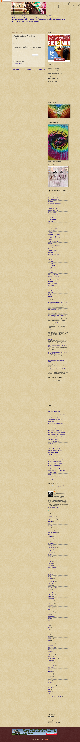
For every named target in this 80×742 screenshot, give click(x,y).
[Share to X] (35, 55)
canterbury (50, 536)
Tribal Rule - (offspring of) (53, 287)
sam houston (50, 660)
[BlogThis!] (34, 55)
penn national (50, 631)
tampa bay (50, 674)
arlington (49, 523)
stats (49, 669)
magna (49, 614)
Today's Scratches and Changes (54, 417)
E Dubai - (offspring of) (52, 236)
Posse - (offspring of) (52, 267)
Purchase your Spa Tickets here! (54, 413)
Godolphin (50, 239)
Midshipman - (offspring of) (53, 283)
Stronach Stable (51, 285)
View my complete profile (53, 507)
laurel (49, 609)
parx (49, 629)
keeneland (50, 601)
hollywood (50, 590)
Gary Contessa (51, 221)
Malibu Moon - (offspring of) (53, 254)
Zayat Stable (50, 296)
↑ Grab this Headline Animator (58, 486)
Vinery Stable (50, 292)
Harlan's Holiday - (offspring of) (54, 245)
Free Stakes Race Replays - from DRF (56, 430)
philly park (50, 632)
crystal (49, 550)
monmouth (50, 620)
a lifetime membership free (53, 518)
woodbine (50, 687)
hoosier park (50, 592)
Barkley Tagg (50, 290)
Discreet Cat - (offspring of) (53, 226)
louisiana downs (51, 612)
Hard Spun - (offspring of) (53, 241)
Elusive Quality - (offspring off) (54, 234)
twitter (49, 684)
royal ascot (50, 656)
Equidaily (50, 474)
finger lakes (50, 572)
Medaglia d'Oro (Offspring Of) (54, 195)
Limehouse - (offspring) (52, 250)
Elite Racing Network (52, 567)
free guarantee (51, 574)
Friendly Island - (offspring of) (54, 237)
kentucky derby (51, 603)
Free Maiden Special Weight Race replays (56, 434)
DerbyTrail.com (51, 454)
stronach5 (50, 671)
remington (50, 651)
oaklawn (49, 627)
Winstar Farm (50, 294)
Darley (49, 223)
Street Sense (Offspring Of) (53, 199)
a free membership (52, 516)
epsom (49, 569)
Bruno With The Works (52, 532)
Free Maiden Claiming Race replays (55, 436)
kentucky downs (51, 605)
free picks (19, 56)
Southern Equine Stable (52, 278)
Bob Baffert (50, 206)
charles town (50, 538)
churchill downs (51, 539)
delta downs (50, 559)
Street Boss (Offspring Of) (53, 197)
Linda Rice (50, 270)
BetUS (49, 528)
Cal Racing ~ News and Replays (54, 448)
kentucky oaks (51, 607)
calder (49, 534)
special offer (50, 667)
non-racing (50, 623)
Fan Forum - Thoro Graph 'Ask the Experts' (57, 459)
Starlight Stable (51, 281)
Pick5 (49, 640)
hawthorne (50, 589)
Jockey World (50, 443)
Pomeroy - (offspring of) (53, 265)
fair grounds (50, 570)
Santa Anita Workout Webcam (54, 426)
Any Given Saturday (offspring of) (54, 203)
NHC (49, 622)
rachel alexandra (51, 647)
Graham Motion (51, 259)
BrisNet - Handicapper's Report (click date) (56, 470)
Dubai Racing (50, 232)
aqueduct (50, 521)
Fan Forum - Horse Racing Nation (55, 463)
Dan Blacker (50, 194)
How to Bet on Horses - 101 (53, 441)
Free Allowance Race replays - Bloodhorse (56, 432)
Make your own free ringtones (59, 383)
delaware (50, 556)
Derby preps (50, 563)
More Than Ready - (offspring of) (54, 257)
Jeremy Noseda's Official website (55, 445)
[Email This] (32, 55)
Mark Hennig (50, 252)
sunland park (50, 673)
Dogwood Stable (51, 230)
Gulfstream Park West (52, 587)
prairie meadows (51, 643)
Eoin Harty (50, 243)
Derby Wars (50, 565)
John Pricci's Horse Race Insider (54, 476)
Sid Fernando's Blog (52, 437)
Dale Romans (50, 272)
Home (29, 69)
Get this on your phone (51, 383)
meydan (49, 618)
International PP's (51, 201)
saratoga (49, 663)
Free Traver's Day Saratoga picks (55, 322)
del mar (49, 554)
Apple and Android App (52, 519)
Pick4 (49, 636)
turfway (49, 682)
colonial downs (51, 543)
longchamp (50, 611)
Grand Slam (50, 583)
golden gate (50, 580)
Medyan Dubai (51, 616)
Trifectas (49, 680)
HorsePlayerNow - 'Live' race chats (55, 419)
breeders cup (50, 530)
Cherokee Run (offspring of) (53, 217)
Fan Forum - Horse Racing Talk (54, 461)
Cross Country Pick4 (52, 547)
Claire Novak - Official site (53, 425)
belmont (49, 527)
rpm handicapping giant (52, 658)
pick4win (49, 638)
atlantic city (50, 525)
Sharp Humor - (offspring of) (53, 274)
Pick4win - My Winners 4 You (54, 411)
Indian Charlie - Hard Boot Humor (54, 439)
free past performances (52, 576)
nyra (49, 625)
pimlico (49, 642)
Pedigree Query (51, 421)
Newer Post (15, 69)
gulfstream (50, 585)
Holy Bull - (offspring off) (53, 247)
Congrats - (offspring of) (53, 219)
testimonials (50, 676)
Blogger (46, 739)
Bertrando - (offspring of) (53, 212)
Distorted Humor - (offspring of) (54, 228)
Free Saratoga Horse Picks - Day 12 (55, 309)
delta (49, 558)
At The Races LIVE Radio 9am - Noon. (56, 477)
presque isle (50, 645)
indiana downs (51, 598)
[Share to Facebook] (36, 55)
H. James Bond (51, 215)
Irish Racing (50, 248)
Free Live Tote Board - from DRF (54, 468)
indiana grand (50, 600)
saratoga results (51, 665)
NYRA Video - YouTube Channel (54, 457)
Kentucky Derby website (53, 452)
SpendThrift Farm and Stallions (54, 279)
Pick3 (49, 634)
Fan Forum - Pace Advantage (54, 465)
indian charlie (50, 596)
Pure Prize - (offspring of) (53, 268)
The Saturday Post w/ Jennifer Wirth (55, 423)
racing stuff (50, 649)
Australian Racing (51, 205)
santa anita (50, 662)
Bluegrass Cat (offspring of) (53, 214)
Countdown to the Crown (53, 428)
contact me (50, 545)
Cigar (49, 541)
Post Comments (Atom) (23, 71)
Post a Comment (18, 63)
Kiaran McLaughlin (51, 256)
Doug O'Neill (50, 261)
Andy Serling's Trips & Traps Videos (55, 450)
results (49, 653)
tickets (49, 678)
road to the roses (51, 654)
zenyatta (49, 691)
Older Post (42, 69)
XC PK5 (49, 689)
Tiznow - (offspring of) (52, 288)
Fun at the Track (51, 479)
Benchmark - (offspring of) (53, 210)
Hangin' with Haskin (52, 446)
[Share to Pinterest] (37, 55)
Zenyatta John (58, 492)
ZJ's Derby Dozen (51, 694)
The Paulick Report (52, 467)
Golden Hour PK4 (51, 581)
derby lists (50, 561)
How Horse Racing (52, 472)
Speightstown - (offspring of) (53, 276)
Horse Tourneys (51, 594)
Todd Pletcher (50, 263)
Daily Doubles (51, 552)
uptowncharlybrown (52, 685)
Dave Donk (50, 225)
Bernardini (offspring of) (52, 208)
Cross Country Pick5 (52, 549)
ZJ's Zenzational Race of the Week (55, 696)
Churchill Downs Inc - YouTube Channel (56, 456)
